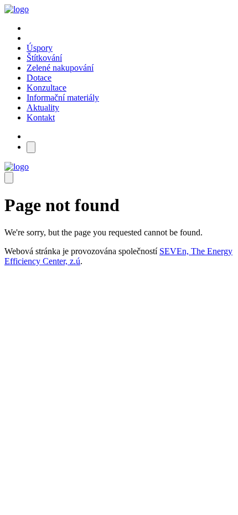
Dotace (39, 77)
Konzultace (46, 87)
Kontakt (41, 117)
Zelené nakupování (60, 67)
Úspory (40, 47)
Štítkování (44, 57)
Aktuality (43, 107)
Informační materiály (63, 97)
